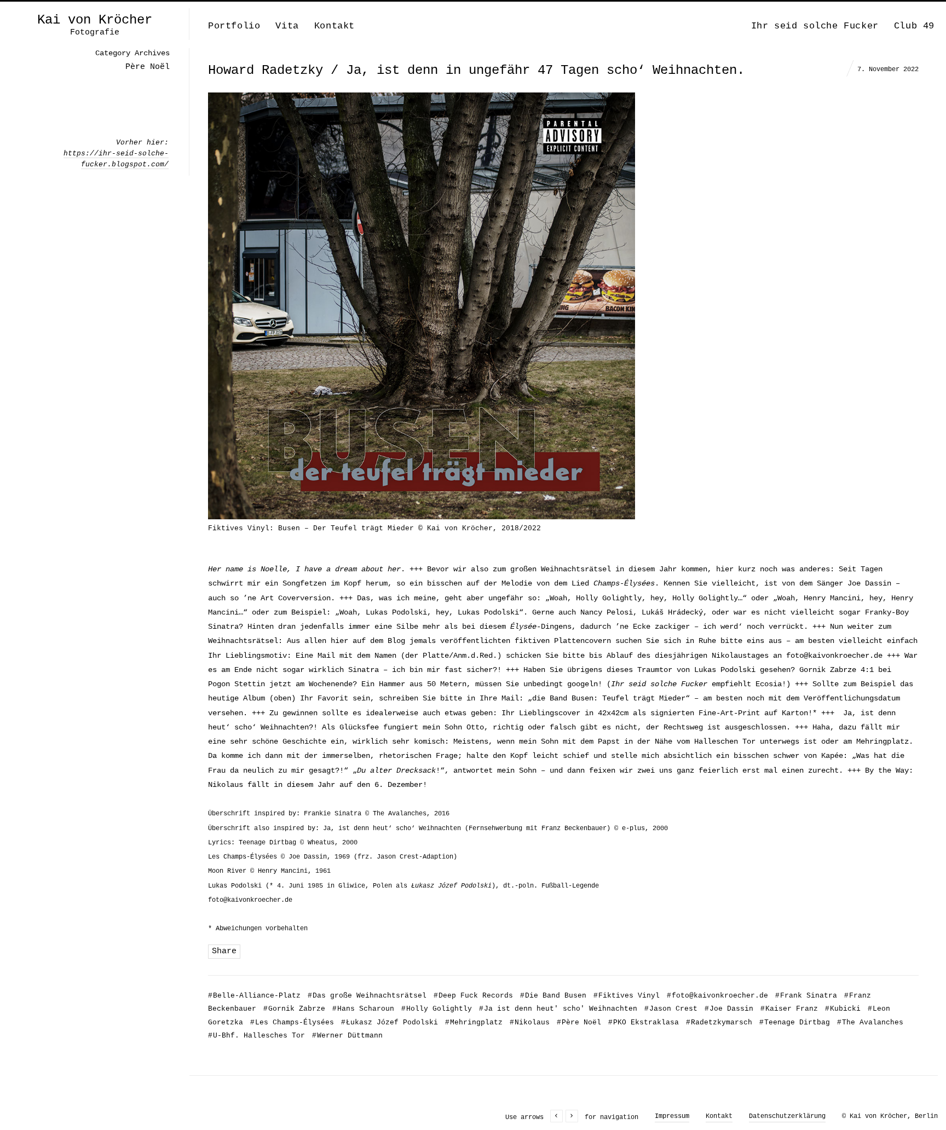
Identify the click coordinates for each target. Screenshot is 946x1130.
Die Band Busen (553, 996)
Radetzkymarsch (719, 1022)
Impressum (672, 1116)
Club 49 (914, 26)
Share (224, 951)
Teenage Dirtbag (794, 1022)
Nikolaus (530, 1022)
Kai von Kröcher (94, 20)
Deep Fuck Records (473, 996)
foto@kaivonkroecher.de (834, 655)
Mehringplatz (474, 1022)
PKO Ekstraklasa (643, 1022)
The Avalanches (870, 1022)
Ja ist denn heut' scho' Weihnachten (558, 1009)
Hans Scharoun (363, 1009)
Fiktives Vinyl (626, 996)
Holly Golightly (436, 1009)
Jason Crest (670, 1009)
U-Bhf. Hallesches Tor (256, 1036)
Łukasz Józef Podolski (389, 1022)
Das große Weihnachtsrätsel (367, 996)
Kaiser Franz (789, 1009)
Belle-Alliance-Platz (254, 996)
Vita (286, 26)
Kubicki (843, 1009)
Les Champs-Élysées (292, 1022)
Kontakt (334, 26)
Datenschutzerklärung (787, 1116)
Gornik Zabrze (294, 1009)
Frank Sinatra (806, 996)
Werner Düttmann (347, 1036)
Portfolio (234, 26)
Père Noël (579, 1022)
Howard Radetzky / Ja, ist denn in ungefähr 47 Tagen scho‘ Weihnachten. (476, 70)
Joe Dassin (729, 1009)
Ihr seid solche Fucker (815, 26)
